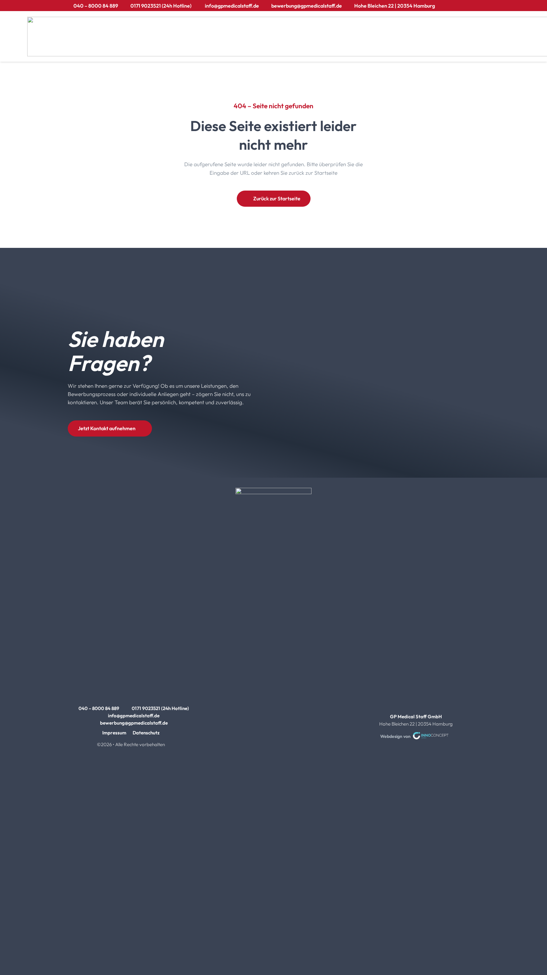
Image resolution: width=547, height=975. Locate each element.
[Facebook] (468, 6)
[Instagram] (480, 6)
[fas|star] (273, 725)
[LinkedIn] (457, 6)
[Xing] (446, 6)
